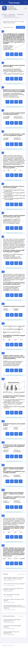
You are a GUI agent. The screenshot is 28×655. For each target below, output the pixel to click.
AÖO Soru (4, 14)
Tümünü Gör (21, 574)
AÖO (4, 645)
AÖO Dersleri (12, 14)
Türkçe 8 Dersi (20, 14)
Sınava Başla (21, 27)
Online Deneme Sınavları (9, 16)
